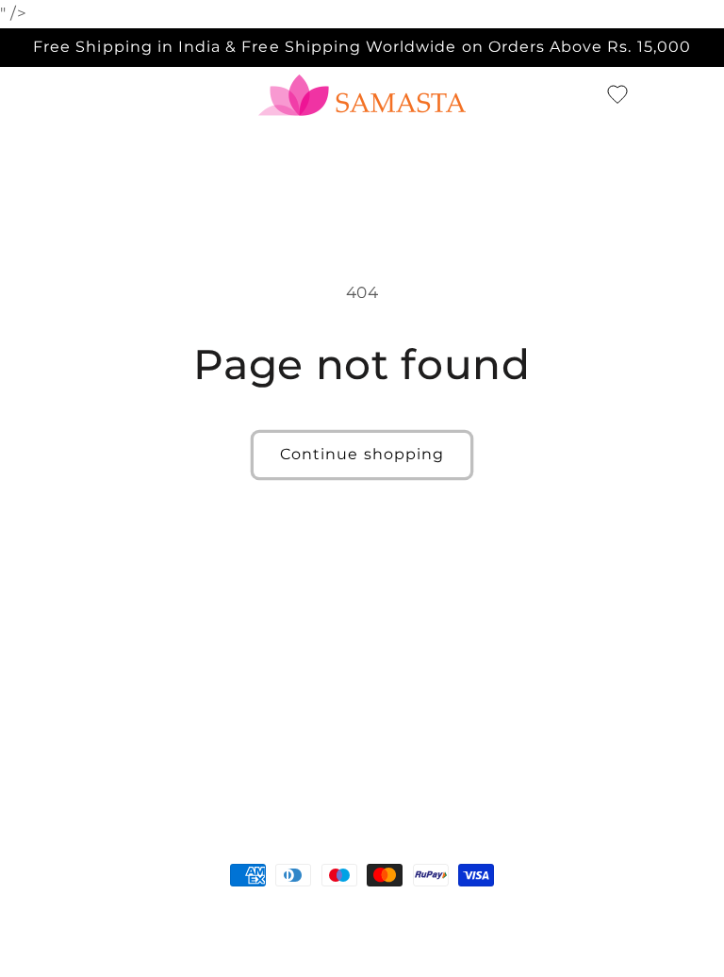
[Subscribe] (517, 754)
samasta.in (85, 910)
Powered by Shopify (186, 910)
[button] (584, 95)
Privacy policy (419, 910)
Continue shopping (362, 454)
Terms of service (535, 910)
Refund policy (312, 910)
